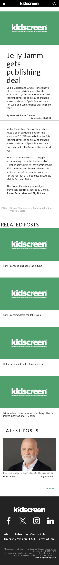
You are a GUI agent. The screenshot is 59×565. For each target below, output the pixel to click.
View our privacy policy (45, 557)
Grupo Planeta (18, 207)
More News (49, 488)
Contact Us (37, 534)
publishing (45, 207)
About (8, 534)
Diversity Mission (15, 539)
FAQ (32, 539)
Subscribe (21, 534)
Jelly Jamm (33, 207)
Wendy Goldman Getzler (22, 115)
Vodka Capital (18, 210)
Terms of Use (46, 539)
